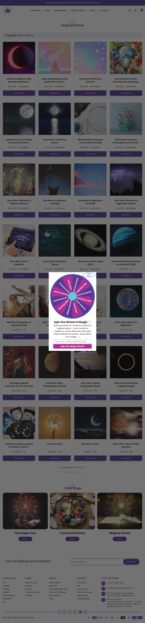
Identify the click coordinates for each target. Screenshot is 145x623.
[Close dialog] (88, 275)
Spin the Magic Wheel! (72, 346)
